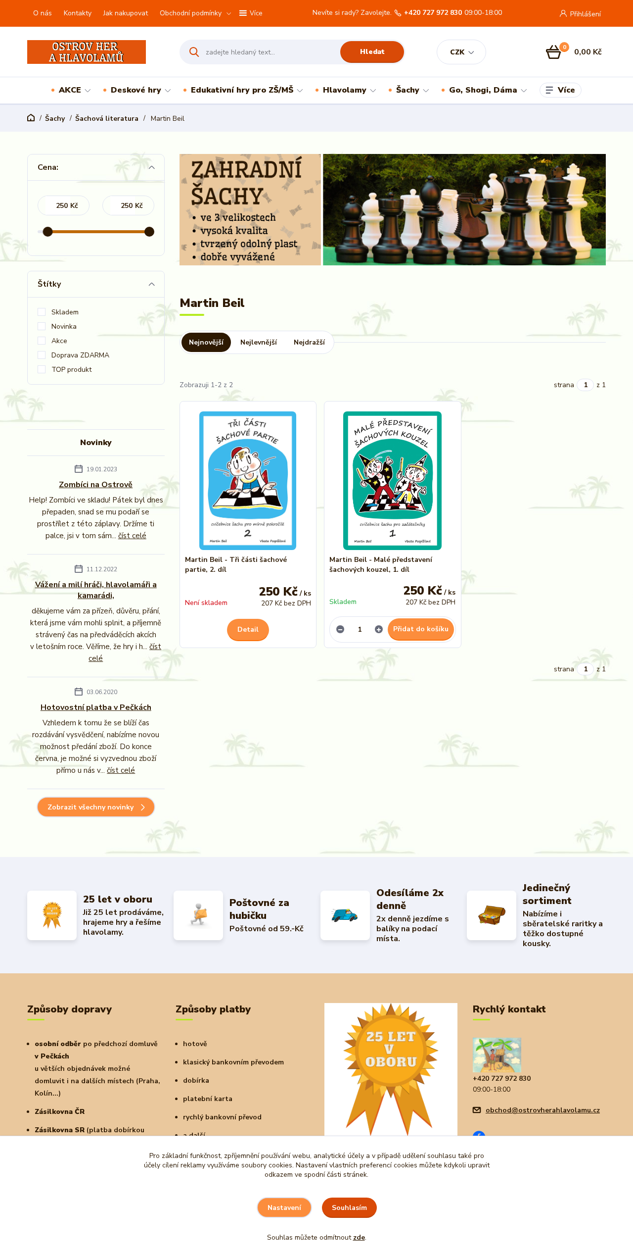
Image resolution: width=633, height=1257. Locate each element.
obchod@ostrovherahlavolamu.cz (543, 1110)
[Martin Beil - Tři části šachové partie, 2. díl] (248, 480)
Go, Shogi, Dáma (483, 90)
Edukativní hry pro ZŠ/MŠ (242, 90)
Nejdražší (309, 342)
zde (359, 1237)
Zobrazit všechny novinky (90, 807)
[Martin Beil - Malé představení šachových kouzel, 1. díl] (392, 480)
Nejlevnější (258, 342)
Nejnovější (206, 342)
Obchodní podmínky (191, 13)
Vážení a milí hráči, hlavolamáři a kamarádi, (96, 590)
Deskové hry (136, 90)
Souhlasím (349, 1207)
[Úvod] (94, 52)
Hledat (372, 51)
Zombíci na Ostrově (96, 484)
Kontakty (77, 13)
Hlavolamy (344, 90)
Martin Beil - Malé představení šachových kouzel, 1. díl (380, 564)
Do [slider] (149, 232)
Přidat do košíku (421, 629)
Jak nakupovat (125, 13)
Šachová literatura (106, 118)
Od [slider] (47, 232)
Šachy (407, 90)
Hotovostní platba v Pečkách (96, 707)
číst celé (132, 536)
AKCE (70, 90)
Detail (248, 629)
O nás (42, 13)
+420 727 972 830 (433, 12)
